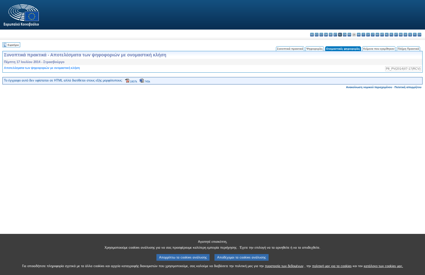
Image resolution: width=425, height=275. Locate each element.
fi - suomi (415, 34)
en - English (345, 34)
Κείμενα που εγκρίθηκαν (379, 48)
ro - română (401, 34)
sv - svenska (419, 34)
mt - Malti (382, 34)
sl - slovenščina (410, 34)
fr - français (349, 34)
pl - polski (391, 34)
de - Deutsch (331, 34)
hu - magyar (377, 34)
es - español (317, 34)
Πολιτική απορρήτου (408, 87)
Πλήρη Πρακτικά (408, 48)
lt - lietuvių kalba (373, 34)
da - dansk (326, 34)
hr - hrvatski (359, 34)
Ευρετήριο (13, 45)
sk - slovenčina (405, 34)
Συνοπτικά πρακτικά (290, 48)
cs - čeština (321, 34)
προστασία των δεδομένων (284, 266)
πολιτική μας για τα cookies (332, 266)
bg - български (312, 34)
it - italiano (363, 34)
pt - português (396, 34)
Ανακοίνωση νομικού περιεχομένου (369, 87)
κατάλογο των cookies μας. (383, 266)
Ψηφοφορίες (314, 48)
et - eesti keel (335, 34)
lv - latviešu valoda (368, 34)
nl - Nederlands (387, 34)
